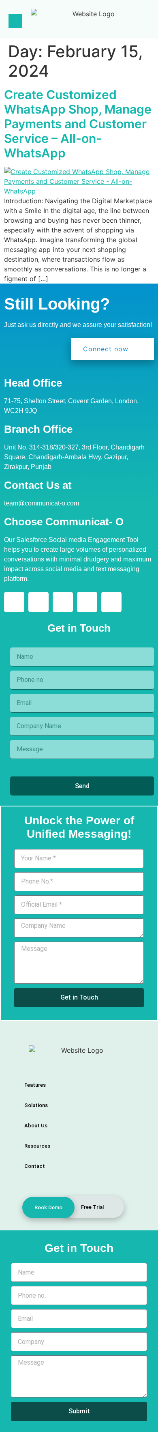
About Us (35, 1125)
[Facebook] (63, 602)
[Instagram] (38, 602)
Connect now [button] (105, 349)
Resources (37, 1146)
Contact (34, 1166)
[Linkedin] (14, 602)
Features (35, 1085)
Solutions (36, 1105)
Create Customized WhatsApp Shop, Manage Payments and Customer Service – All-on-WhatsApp (78, 123)
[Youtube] (111, 602)
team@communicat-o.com (41, 503)
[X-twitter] (87, 602)
